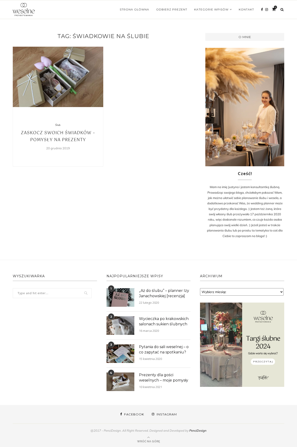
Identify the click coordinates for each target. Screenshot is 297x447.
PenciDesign (198, 430)
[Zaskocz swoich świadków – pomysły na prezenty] (58, 77)
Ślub (58, 125)
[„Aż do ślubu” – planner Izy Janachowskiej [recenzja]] (120, 297)
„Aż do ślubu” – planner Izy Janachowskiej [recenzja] (164, 293)
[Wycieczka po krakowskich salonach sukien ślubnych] (120, 325)
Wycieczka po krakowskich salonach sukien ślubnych (164, 321)
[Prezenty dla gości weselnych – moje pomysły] (120, 381)
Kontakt (246, 9)
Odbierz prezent (171, 9)
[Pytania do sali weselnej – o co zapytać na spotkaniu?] (120, 353)
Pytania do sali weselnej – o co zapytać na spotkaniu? (164, 349)
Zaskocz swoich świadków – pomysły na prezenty (58, 137)
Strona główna (134, 9)
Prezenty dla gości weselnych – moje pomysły (163, 377)
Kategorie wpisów (211, 9)
